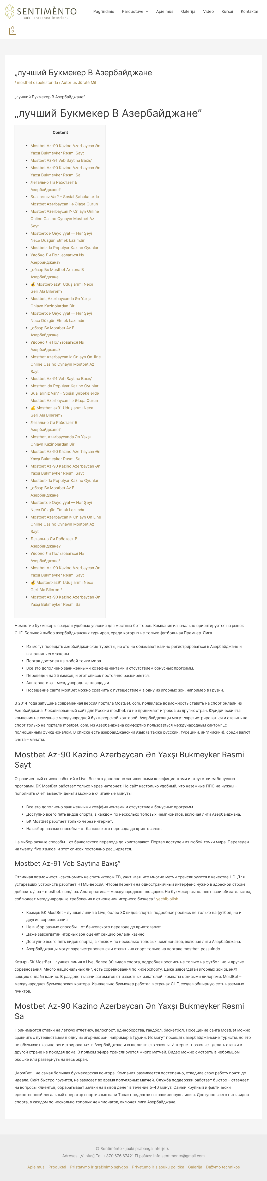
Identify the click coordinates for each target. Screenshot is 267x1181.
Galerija (188, 11)
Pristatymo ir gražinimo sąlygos (99, 1167)
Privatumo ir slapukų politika (158, 1167)
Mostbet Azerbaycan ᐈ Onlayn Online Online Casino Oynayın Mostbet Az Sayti (65, 218)
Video (208, 11)
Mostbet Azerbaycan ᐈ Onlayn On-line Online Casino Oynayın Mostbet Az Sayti (66, 364)
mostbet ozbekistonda (37, 82)
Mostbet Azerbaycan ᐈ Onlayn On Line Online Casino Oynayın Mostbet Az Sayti (66, 524)
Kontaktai (249, 11)
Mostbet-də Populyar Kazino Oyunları (65, 247)
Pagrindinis (103, 11)
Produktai (57, 1167)
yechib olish (167, 898)
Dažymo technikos (223, 1167)
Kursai (227, 11)
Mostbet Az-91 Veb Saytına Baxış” (62, 160)
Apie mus (164, 11)
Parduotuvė (132, 11)
